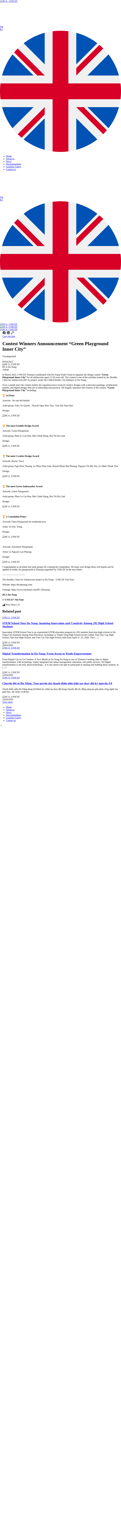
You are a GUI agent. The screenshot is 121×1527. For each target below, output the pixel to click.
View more (7, 702)
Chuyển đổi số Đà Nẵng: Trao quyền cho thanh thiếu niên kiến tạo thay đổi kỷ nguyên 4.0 (57, 683)
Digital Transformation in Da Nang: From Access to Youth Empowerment (46, 653)
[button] (60, 88)
